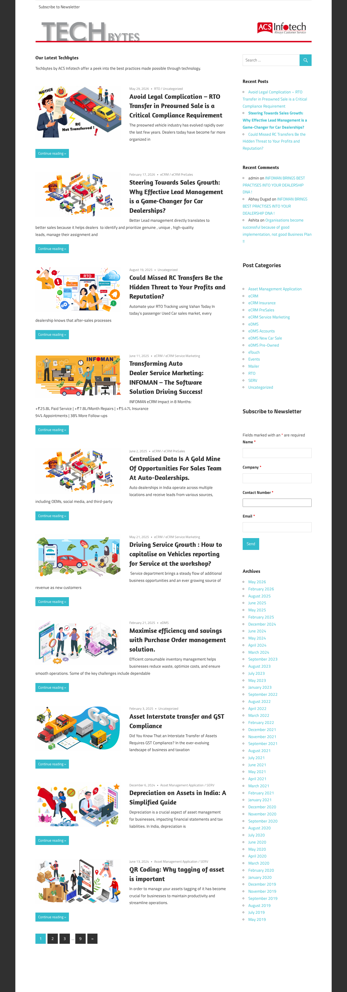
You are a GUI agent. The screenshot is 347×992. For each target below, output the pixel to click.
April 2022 (257, 708)
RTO (157, 88)
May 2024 (257, 638)
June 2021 (257, 765)
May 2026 (257, 582)
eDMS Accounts (261, 331)
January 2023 (260, 687)
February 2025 (261, 617)
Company (252, 467)
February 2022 (261, 722)
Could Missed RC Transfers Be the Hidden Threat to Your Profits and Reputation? (177, 286)
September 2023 (263, 659)
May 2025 (257, 610)
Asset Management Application (182, 785)
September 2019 (263, 898)
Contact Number (258, 492)
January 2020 (260, 877)
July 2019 (256, 912)
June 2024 (257, 631)
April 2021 (257, 779)
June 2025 (257, 603)
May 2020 (257, 849)
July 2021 (256, 758)
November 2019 (262, 891)
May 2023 (257, 680)
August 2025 (259, 596)
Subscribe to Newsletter (59, 7)
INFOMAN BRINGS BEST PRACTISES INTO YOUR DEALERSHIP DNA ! (274, 185)
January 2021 (260, 800)
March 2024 (258, 652)
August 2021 (259, 751)
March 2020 (258, 863)
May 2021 (257, 772)
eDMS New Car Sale (265, 338)
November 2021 (262, 737)
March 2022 (258, 715)
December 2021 (262, 730)
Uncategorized (173, 88)
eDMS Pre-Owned (263, 345)
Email (249, 516)
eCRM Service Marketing (182, 355)
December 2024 (262, 624)
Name (249, 442)
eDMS (164, 622)
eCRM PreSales (182, 174)
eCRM (164, 174)
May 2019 (257, 919)
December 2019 (262, 884)
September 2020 (263, 821)
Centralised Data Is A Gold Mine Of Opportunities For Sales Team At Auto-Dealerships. (175, 468)
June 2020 (257, 842)
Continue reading (50, 153)
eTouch (254, 352)
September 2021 (263, 743)
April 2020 (257, 856)
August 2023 (259, 666)
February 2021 (261, 793)
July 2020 (256, 835)
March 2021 (258, 786)
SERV (210, 785)
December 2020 (262, 807)
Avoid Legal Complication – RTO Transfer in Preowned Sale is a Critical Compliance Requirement (175, 105)
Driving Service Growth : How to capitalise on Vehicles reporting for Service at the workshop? (175, 553)
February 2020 (261, 870)
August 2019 (259, 905)
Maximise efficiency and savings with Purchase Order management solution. (177, 639)
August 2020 (259, 828)
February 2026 (261, 589)
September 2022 (263, 694)
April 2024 (257, 645)
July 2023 (256, 673)
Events (254, 359)
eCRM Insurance (262, 303)
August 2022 (259, 701)
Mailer (253, 366)
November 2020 (262, 814)
